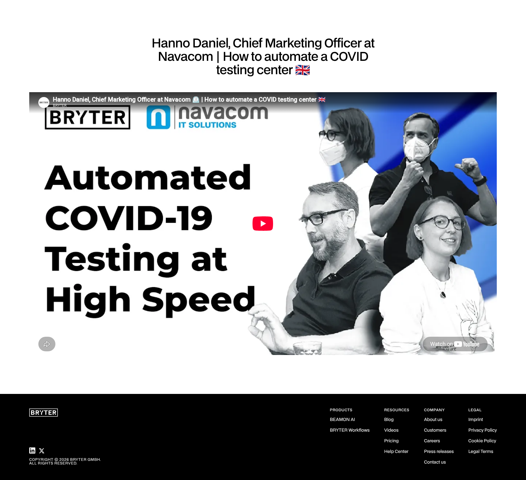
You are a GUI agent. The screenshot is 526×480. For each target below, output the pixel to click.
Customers (435, 431)
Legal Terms (480, 452)
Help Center (396, 452)
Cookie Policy (482, 441)
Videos (391, 431)
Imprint (475, 420)
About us (433, 420)
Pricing (391, 441)
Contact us (435, 462)
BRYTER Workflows (350, 431)
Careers (432, 441)
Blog (389, 420)
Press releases (439, 452)
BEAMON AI (342, 420)
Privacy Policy (482, 431)
